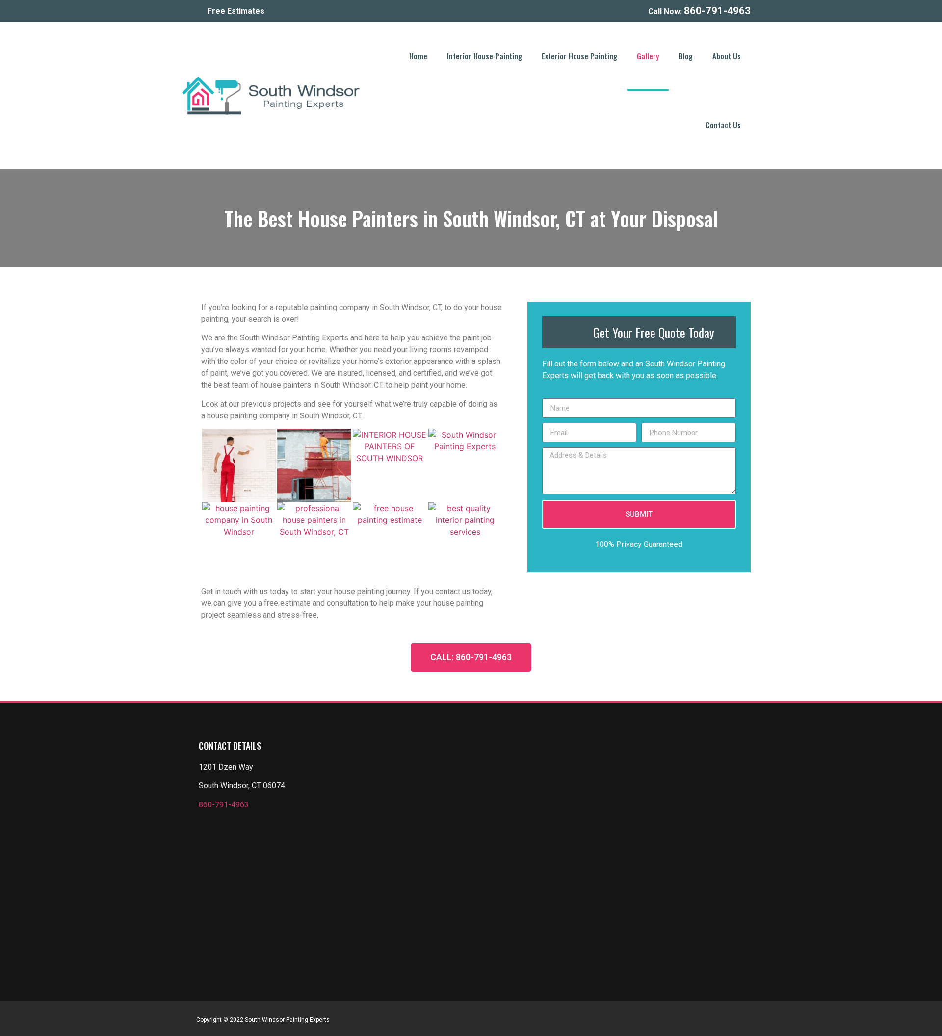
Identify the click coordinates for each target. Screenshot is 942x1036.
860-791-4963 (224, 804)
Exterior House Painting (579, 56)
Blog (686, 56)
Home (418, 56)
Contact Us (723, 124)
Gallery (648, 56)
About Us (726, 56)
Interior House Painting (484, 56)
